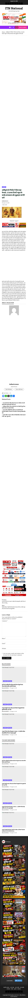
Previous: (14, 601)
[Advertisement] (14, 51)
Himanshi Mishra (5, 688)
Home (3, 32)
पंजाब (12, 989)
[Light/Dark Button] (10, 27)
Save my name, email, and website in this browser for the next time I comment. (13, 654)
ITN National (14, 8)
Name (4, 638)
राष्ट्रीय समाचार (6, 987)
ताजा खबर (4, 187)
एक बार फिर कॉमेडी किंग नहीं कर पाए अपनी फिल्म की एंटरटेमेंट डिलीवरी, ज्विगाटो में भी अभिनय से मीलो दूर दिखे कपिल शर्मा (13, 411)
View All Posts (19, 389)
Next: (13, 607)
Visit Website (8, 389)
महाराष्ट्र (19, 989)
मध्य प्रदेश (22, 987)
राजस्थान (8, 989)
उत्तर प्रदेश (17, 987)
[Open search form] (13, 27)
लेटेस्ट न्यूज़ (9, 681)
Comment (5, 621)
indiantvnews (5, 201)
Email (4, 643)
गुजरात (15, 989)
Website (4, 648)
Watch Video (22, 27)
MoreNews (22, 995)
